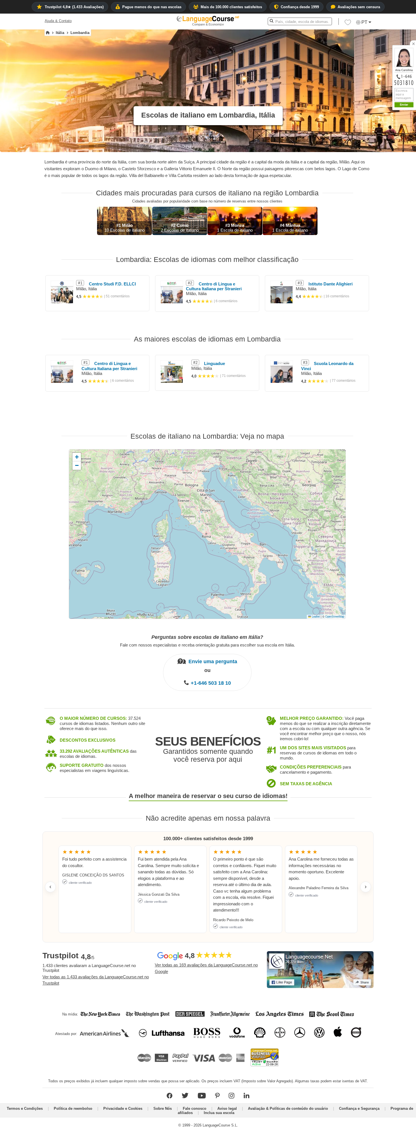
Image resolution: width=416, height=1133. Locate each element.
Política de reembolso (73, 1108)
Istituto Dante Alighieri (330, 283)
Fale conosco (194, 1108)
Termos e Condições (25, 1108)
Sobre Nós (162, 1108)
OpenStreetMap (334, 616)
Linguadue (214, 363)
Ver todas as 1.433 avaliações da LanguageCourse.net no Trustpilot (95, 980)
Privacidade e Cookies (122, 1108)
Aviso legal (227, 1108)
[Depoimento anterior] (50, 887)
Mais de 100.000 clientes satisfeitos (231, 7)
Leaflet (315, 616)
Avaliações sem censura (359, 7)
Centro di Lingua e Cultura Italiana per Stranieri (214, 286)
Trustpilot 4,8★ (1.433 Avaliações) (74, 7)
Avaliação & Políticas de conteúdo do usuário (288, 1108)
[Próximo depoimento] (365, 887)
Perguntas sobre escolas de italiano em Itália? (207, 637)
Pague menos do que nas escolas (151, 7)
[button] (347, 23)
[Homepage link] (48, 33)
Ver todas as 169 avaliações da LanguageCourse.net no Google (206, 968)
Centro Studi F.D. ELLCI (112, 283)
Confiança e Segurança (359, 1108)
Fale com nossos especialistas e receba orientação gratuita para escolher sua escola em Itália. (207, 644)
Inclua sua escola (219, 1113)
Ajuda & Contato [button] (58, 21)
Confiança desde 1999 (300, 7)
